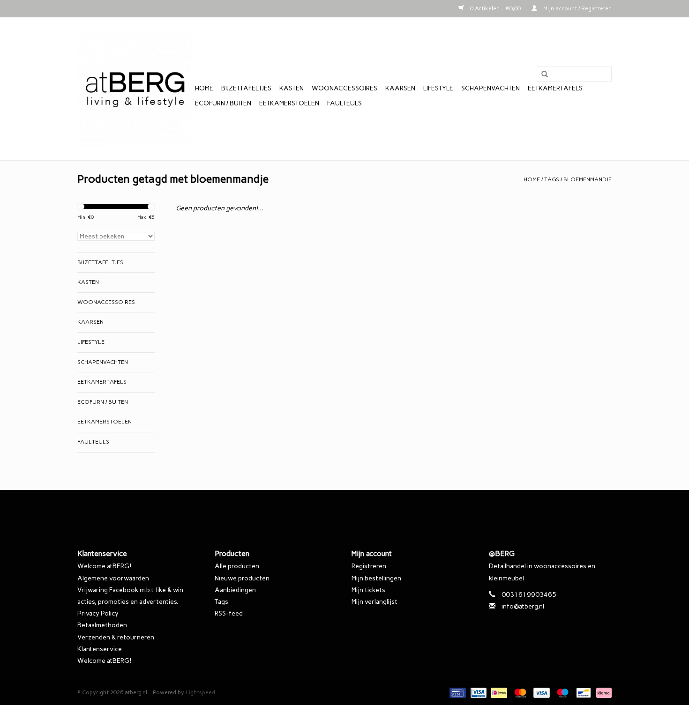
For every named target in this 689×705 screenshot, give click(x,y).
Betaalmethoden (102, 625)
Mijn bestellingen (376, 578)
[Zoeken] (541, 74)
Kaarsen (400, 88)
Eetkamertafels (555, 88)
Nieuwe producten (242, 578)
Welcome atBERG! (104, 566)
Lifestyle (438, 88)
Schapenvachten (490, 88)
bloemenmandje (587, 179)
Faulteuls (344, 103)
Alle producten (237, 566)
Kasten (291, 88)
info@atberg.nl (523, 606)
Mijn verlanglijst (374, 602)
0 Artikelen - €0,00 (495, 8)
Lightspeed (200, 692)
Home (204, 88)
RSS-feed (229, 613)
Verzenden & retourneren (115, 637)
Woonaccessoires (344, 88)
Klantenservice (99, 649)
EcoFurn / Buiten (223, 103)
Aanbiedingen (235, 590)
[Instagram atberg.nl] (360, 511)
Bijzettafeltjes (246, 88)
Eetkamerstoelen (289, 103)
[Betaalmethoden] (456, 692)
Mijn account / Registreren (577, 8)
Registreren (369, 566)
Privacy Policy (98, 613)
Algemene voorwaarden (113, 578)
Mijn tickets (368, 590)
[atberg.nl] (134, 88)
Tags (551, 179)
